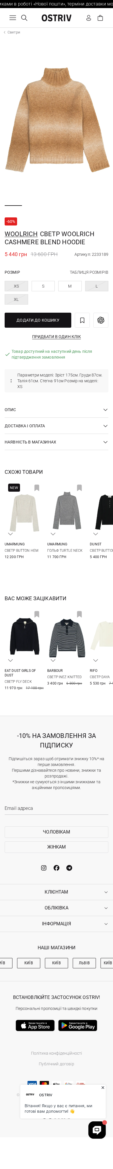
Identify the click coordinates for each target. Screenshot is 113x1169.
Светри (14, 32)
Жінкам (56, 847)
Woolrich (21, 234)
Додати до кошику (38, 320)
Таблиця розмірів (89, 272)
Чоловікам (56, 832)
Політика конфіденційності (56, 1053)
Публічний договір (56, 1064)
